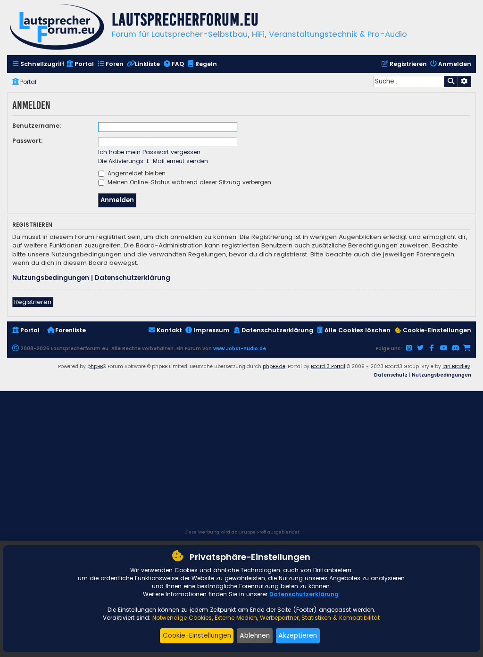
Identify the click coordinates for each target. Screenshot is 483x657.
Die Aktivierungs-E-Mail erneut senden (153, 160)
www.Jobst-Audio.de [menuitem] (239, 348)
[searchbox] (408, 81)
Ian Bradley (456, 366)
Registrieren (32, 301)
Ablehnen (255, 635)
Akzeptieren (297, 635)
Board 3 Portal (328, 366)
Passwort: (27, 141)
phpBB (95, 366)
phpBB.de (274, 366)
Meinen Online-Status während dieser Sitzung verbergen (188, 182)
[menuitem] (38, 64)
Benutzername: (36, 126)
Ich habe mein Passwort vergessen (149, 152)
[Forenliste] (57, 28)
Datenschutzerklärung (132, 278)
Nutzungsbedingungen (50, 278)
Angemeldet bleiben (136, 173)
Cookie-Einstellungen (197, 635)
